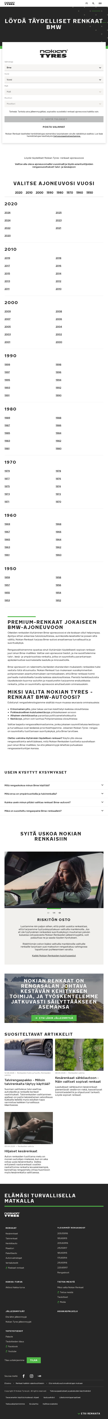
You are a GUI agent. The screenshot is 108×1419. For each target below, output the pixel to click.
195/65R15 (62, 1238)
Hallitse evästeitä (50, 1404)
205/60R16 (62, 1243)
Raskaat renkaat (16, 1268)
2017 (7, 265)
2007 (7, 319)
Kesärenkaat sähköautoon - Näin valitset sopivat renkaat (78, 1079)
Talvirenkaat (11, 1238)
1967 (7, 531)
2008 (59, 311)
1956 (58, 585)
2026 (7, 212)
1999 (7, 364)
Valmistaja (8, 62)
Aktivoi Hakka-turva (15, 1287)
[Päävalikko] (100, 3)
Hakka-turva (14, 1282)
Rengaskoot (63, 1272)
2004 (59, 326)
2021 (58, 227)
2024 (7, 220)
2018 (58, 258)
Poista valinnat (54, 127)
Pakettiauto (11, 1253)
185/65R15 (62, 1253)
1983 (7, 440)
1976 (58, 478)
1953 (7, 600)
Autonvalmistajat (14, 1258)
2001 (7, 342)
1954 (58, 592)
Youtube (12, 1351)
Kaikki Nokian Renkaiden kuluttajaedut (54, 955)
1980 (60, 192)
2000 (39, 192)
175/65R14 (62, 1258)
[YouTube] (39, 1376)
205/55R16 (62, 1233)
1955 (7, 592)
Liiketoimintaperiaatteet (70, 1397)
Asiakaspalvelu (67, 1311)
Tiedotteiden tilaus (15, 1341)
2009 (7, 311)
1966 (58, 531)
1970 (70, 192)
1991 (7, 395)
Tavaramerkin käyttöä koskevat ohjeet (22, 1397)
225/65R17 (62, 1267)
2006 (59, 319)
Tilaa (33, 1360)
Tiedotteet (62, 1297)
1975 (7, 486)
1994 (58, 379)
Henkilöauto (11, 1243)
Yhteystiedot (14, 1331)
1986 (58, 425)
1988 (58, 417)
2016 (58, 265)
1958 (58, 577)
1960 (79, 192)
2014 (58, 273)
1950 (89, 192)
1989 (7, 417)
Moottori (8, 98)
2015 (7, 273)
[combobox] (54, 67)
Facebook (13, 1346)
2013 (7, 281)
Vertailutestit (12, 1263)
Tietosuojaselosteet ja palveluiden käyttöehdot (70, 1391)
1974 (58, 486)
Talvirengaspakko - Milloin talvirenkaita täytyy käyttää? (27, 1082)
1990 (50, 192)
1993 (7, 387)
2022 (7, 227)
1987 (7, 425)
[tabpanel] (54, 100)
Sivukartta (33, 1404)
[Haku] (93, 3)
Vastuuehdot (49, 1397)
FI (87, 3)
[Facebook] (24, 1376)
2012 (58, 281)
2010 (29, 192)
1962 (58, 547)
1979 (7, 470)
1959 (7, 577)
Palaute (9, 1336)
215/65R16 (62, 1263)
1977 (7, 478)
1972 (58, 494)
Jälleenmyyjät (15, 1311)
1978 (58, 470)
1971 (6, 501)
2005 (7, 326)
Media (63, 1302)
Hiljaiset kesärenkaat (20, 1151)
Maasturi (10, 1248)
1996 (58, 372)
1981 (7, 448)
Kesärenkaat (12, 1233)
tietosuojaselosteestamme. (67, 136)
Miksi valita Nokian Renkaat (70, 1287)
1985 (7, 433)
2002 (59, 334)
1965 (7, 539)
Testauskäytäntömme (15, 1404)
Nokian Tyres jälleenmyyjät (18, 1322)
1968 (58, 524)
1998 (58, 364)
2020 (18, 192)
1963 (7, 547)
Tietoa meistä (66, 1282)
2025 (59, 212)
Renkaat (11, 1228)
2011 (7, 288)
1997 (7, 372)
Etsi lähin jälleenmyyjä (56, 1018)
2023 (59, 220)
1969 (7, 524)
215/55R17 (62, 1248)
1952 (58, 600)
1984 (58, 433)
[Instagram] (31, 1376)
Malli (6, 86)
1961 (7, 554)
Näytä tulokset (56, 119)
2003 (7, 334)
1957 (7, 585)
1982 (58, 440)
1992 (58, 387)
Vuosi (6, 74)
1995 (7, 379)
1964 (58, 539)
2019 (7, 258)
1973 (7, 494)
